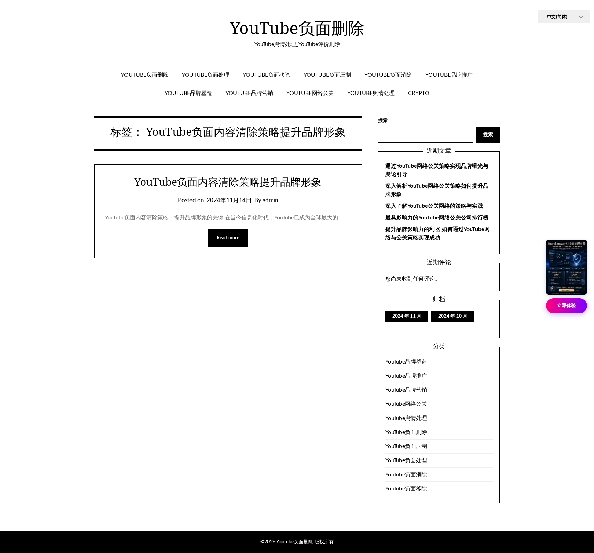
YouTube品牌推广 (449, 75)
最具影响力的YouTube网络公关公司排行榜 (436, 217)
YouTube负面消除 (388, 75)
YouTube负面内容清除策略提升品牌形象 (227, 182)
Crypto (418, 93)
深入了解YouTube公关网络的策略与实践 (434, 206)
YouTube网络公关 (310, 93)
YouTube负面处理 (205, 75)
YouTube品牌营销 (249, 93)
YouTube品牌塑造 (188, 93)
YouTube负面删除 (297, 28)
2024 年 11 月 (406, 316)
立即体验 (566, 305)
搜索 (383, 120)
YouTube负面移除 (266, 75)
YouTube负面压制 (327, 75)
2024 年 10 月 (453, 316)
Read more (228, 238)
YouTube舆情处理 (371, 93)
